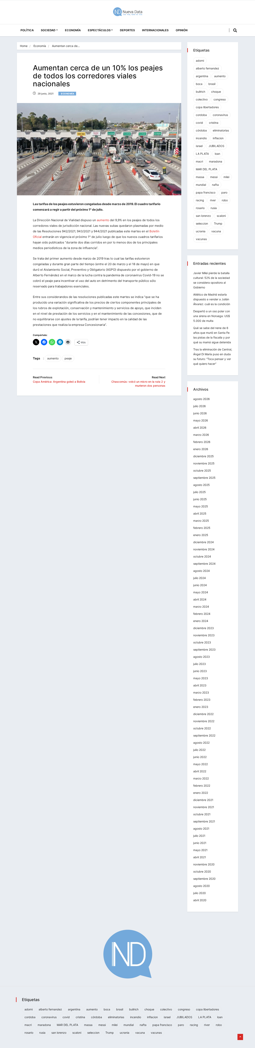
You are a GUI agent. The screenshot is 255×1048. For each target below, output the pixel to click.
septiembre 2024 (204, 563)
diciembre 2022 (203, 714)
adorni (200, 60)
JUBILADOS (216, 146)
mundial (201, 184)
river (213, 200)
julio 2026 (199, 406)
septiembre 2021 (204, 821)
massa (200, 177)
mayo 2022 (200, 764)
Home (23, 46)
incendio (201, 138)
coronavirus (220, 115)
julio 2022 (199, 749)
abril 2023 (199, 685)
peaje (68, 358)
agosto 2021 (201, 828)
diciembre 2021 (203, 800)
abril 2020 (199, 900)
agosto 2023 (201, 656)
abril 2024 (199, 599)
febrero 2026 (201, 442)
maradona (215, 161)
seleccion (202, 223)
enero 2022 (200, 792)
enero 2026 (200, 449)
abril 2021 (199, 857)
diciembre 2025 (203, 456)
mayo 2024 (200, 592)
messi (214, 177)
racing (200, 200)
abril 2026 (199, 427)
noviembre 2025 (204, 463)
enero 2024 (200, 621)
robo (225, 200)
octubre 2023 (202, 642)
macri (199, 161)
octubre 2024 (202, 556)
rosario (200, 208)
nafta (215, 184)
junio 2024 (200, 585)
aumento (103, 220)
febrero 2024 (201, 613)
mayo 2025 (200, 506)
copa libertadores (207, 107)
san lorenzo (203, 215)
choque (216, 91)
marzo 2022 (201, 778)
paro (224, 192)
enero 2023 (200, 706)
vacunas (201, 239)
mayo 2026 (200, 420)
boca (199, 84)
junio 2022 (200, 757)
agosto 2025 (201, 485)
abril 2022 (199, 771)
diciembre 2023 (203, 628)
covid (199, 122)
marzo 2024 (201, 606)
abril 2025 (199, 513)
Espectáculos (99, 30)
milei (226, 177)
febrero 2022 (201, 785)
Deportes (127, 30)
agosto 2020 (201, 885)
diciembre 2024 (203, 542)
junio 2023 (200, 671)
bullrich (200, 91)
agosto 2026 (201, 399)
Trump (218, 223)
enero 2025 (200, 535)
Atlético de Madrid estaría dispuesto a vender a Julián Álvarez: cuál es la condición (211, 299)
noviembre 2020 (204, 864)
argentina (202, 76)
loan (217, 153)
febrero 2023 (201, 699)
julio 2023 (199, 664)
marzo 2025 (201, 520)
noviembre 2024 (204, 549)
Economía (73, 30)
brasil (211, 84)
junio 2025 (200, 499)
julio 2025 (199, 492)
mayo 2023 (200, 678)
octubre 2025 (202, 470)
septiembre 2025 (204, 477)
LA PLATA (202, 153)
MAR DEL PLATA (206, 169)
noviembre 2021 (203, 807)
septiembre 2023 (204, 649)
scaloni (221, 215)
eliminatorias (221, 130)
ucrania (200, 231)
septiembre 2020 (204, 878)
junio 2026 (200, 413)
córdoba (201, 130)
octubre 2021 (202, 814)
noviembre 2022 (203, 721)
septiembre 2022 (204, 735)
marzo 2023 (201, 692)
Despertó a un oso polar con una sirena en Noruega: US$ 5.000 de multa (211, 315)
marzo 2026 (201, 434)
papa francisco (205, 192)
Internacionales (155, 30)
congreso (220, 99)
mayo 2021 (200, 850)
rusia (214, 208)
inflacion (218, 138)
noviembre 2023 (204, 635)
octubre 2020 (202, 871)
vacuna (216, 231)
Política (27, 30)
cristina (213, 122)
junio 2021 (199, 843)
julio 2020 (199, 893)
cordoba (201, 115)
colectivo (202, 99)
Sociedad (48, 30)
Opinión (181, 30)
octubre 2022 (202, 728)
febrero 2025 (201, 527)
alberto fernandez (207, 68)
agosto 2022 (201, 742)
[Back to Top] (240, 1037)
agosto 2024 (201, 570)
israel (199, 146)
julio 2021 (199, 835)
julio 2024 (199, 578)
